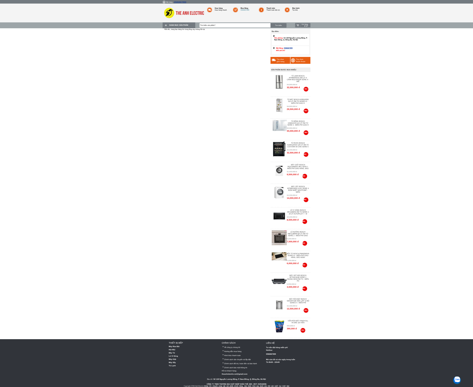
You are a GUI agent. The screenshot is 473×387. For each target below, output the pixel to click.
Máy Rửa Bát (174, 346)
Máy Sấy (172, 362)
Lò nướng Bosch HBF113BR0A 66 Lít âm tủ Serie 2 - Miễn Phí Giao (298, 234)
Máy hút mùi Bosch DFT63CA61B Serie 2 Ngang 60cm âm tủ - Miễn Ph (298, 278)
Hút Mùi (172, 350)
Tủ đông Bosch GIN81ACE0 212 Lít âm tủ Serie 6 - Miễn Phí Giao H (298, 123)
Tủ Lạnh (172, 366)
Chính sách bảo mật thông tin (235, 368)
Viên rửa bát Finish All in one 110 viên (298, 322)
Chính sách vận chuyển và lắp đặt (237, 359)
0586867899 (180, 2)
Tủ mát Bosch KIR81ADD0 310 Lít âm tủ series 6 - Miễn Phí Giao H (298, 101)
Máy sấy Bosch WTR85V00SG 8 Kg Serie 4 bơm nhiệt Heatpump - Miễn (298, 189)
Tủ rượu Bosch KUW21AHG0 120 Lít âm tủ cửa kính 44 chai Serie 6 (298, 145)
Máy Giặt (172, 359)
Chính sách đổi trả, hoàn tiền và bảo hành (240, 364)
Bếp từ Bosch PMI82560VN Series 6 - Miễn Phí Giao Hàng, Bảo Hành (298, 255)
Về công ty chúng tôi (232, 347)
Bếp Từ (172, 353)
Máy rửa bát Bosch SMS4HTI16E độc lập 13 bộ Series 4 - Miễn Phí (298, 301)
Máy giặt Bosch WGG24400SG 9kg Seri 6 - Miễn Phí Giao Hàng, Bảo (298, 166)
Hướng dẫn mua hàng (232, 351)
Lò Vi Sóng (173, 356)
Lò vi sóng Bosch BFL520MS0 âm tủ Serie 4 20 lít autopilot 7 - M (298, 212)
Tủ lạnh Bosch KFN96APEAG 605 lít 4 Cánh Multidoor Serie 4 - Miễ (298, 78)
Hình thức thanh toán (232, 355)
